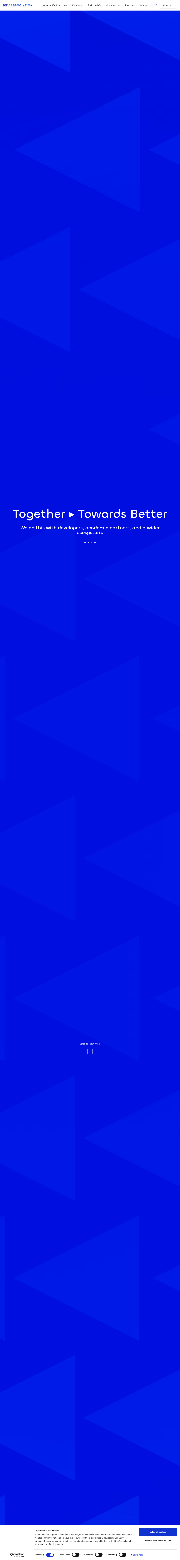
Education (77, 5)
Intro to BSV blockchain (55, 5)
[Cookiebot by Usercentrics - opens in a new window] (17, 1555)
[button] (85, 542)
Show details (137, 1555)
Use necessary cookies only (158, 1540)
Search (156, 5)
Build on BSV (94, 5)
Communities (113, 5)
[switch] (73, 1554)
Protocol (129, 5)
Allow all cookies (158, 1532)
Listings (143, 5)
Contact (168, 5)
